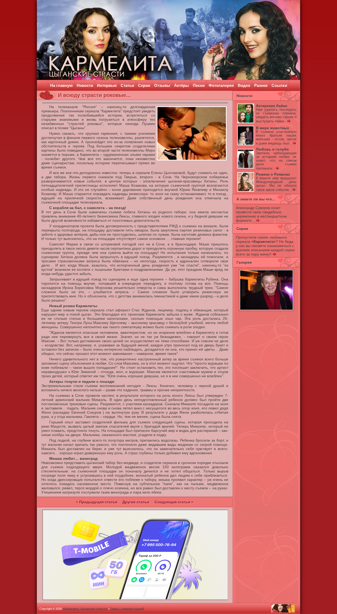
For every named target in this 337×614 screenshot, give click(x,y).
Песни (199, 85)
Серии (144, 85)
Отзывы (162, 85)
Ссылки (279, 85)
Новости (85, 85)
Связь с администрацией (127, 608)
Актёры (181, 85)
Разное (260, 85)
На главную (61, 85)
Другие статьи (135, 502)
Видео (244, 85)
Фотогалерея (221, 85)
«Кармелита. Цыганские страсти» (85, 608)
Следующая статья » (174, 502)
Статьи (127, 85)
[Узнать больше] (288, 121)
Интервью (107, 85)
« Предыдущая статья (96, 502)
